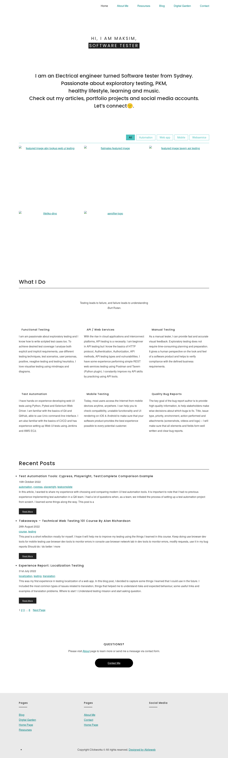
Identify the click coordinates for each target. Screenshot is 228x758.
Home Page (26, 725)
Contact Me (114, 663)
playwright (50, 487)
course (23, 531)
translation (49, 576)
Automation (146, 137)
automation (25, 487)
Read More (27, 511)
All (130, 137)
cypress (38, 487)
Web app (165, 137)
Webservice (199, 137)
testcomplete (64, 487)
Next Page (39, 610)
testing (32, 531)
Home (104, 6)
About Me (122, 6)
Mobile (181, 137)
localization (25, 576)
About (86, 651)
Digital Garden (182, 6)
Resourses (143, 6)
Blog (162, 6)
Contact (204, 6)
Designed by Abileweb (142, 749)
